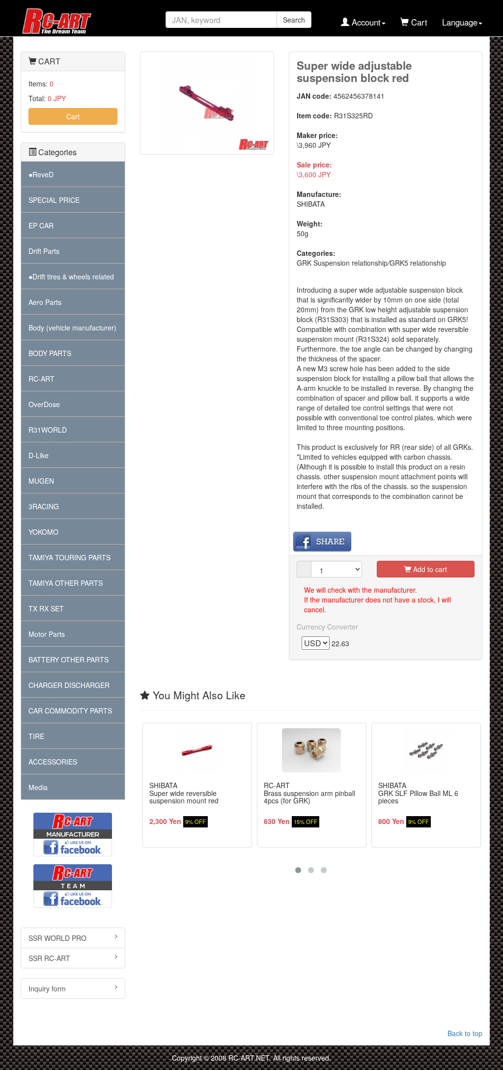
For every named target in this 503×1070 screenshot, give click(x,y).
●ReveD (41, 174)
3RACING (43, 506)
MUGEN (41, 481)
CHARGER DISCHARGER (69, 685)
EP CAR (41, 225)
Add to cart (429, 569)
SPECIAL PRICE (54, 200)
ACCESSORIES (52, 762)
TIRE (36, 736)
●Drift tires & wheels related (71, 276)
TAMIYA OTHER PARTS (65, 583)
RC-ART (41, 379)
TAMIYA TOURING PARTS (69, 557)
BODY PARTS (49, 353)
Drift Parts (43, 251)
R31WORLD (47, 430)
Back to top (464, 1033)
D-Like (38, 455)
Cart (73, 116)
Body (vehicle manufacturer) (72, 327)
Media (38, 787)
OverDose (44, 404)
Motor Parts (46, 634)
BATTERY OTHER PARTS (68, 659)
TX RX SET (46, 608)
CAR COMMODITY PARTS (70, 710)
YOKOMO (43, 532)
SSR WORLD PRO (57, 938)
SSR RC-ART (49, 958)
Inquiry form (47, 988)
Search (294, 20)
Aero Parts (44, 302)
